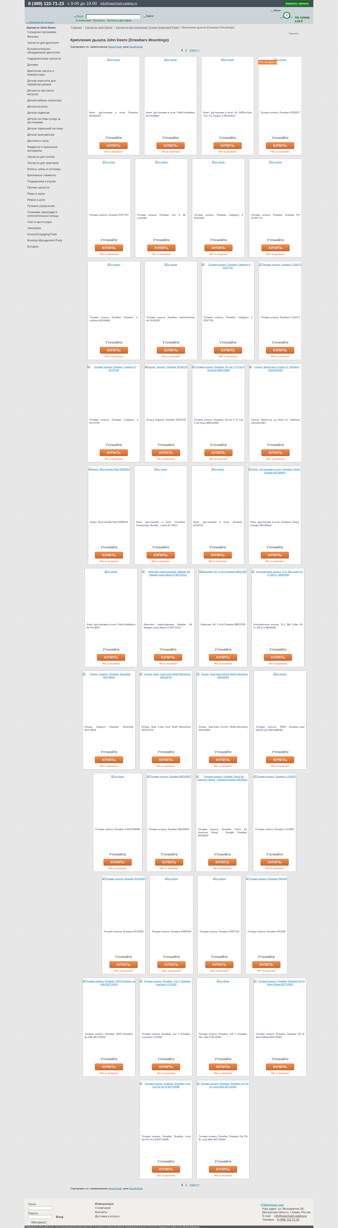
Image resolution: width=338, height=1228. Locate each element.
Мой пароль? (39, 1222)
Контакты (99, 20)
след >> (194, 50)
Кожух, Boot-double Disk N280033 (109, 522)
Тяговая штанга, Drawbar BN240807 (169, 829)
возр (111, 46)
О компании (83, 20)
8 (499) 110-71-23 (46, 3)
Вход (59, 1216)
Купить (113, 146)
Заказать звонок (296, 3)
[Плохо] (295, 27)
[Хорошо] (302, 27)
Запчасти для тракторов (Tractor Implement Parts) (147, 27)
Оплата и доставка (119, 20)
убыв (118, 46)
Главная (76, 27)
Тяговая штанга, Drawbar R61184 (266, 931)
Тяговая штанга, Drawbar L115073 (280, 317)
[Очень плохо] (292, 27)
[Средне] (299, 27)
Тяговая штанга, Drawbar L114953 (274, 829)
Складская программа (41, 32)
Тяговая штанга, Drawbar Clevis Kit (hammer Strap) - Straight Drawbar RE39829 (222, 832)
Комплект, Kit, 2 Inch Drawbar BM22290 (223, 624)
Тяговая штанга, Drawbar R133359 (123, 931)
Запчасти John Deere (98, 27)
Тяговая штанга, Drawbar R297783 (219, 931)
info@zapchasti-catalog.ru (118, 3)
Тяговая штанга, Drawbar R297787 (109, 214)
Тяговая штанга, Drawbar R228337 (280, 112)
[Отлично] (306, 27)
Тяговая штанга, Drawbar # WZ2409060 (117, 829)
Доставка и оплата (107, 1216)
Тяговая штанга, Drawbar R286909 (171, 931)
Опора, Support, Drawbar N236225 (166, 419)
